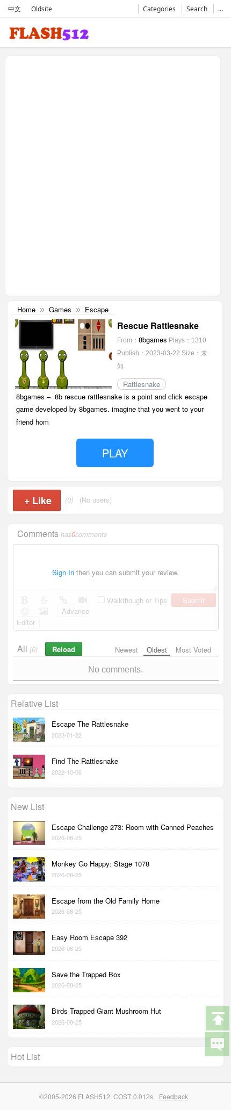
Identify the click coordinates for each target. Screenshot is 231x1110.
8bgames (153, 339)
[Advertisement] (115, 174)
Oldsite (41, 8)
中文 (14, 8)
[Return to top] (217, 1017)
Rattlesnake (141, 384)
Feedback (173, 1096)
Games (60, 309)
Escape (97, 309)
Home (26, 309)
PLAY (115, 453)
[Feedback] (217, 1043)
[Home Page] (49, 36)
